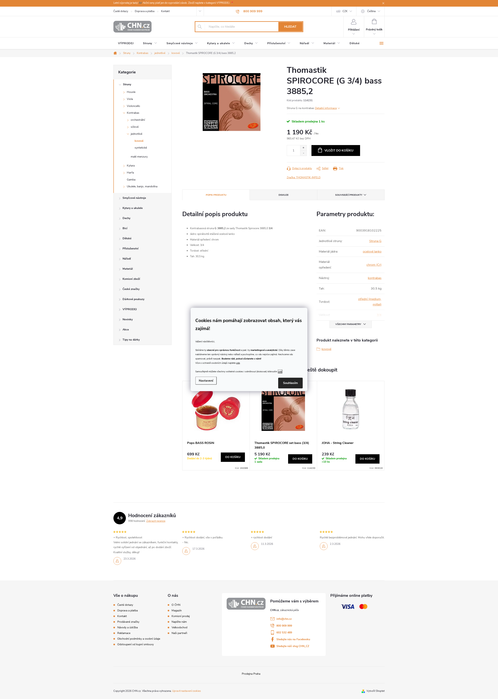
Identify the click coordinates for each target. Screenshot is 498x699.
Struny (127, 84)
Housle (131, 92)
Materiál (128, 269)
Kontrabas (133, 113)
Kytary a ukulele (133, 208)
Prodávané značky (128, 622)
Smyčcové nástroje (134, 198)
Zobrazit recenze (155, 521)
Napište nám (179, 621)
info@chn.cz (284, 619)
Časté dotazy (120, 11)
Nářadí (127, 259)
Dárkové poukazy (133, 299)
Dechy (126, 218)
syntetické (141, 148)
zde (238, 362)
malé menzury (139, 156)
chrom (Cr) (373, 265)
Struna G (375, 241)
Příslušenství (131, 248)
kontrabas (374, 278)
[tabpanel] (216, 425)
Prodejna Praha (251, 674)
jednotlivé (136, 134)
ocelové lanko (372, 251)
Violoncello (133, 106)
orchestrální (138, 120)
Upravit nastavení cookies (186, 691)
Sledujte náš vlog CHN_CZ (292, 646)
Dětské (127, 238)
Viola (130, 99)
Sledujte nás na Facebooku (293, 639)
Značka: (304, 177)
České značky (131, 289)
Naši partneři (179, 633)
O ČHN (176, 605)
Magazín (177, 610)
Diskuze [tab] (283, 194)
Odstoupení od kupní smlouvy (135, 644)
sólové (135, 127)
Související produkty (348, 194)
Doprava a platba (144, 11)
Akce (126, 329)
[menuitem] (125, 43)
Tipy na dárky (131, 340)
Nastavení (206, 381)
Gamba (131, 179)
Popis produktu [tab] (216, 194)
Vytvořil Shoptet (375, 691)
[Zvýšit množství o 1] (303, 148)
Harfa (130, 172)
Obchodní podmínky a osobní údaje (138, 639)
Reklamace (123, 633)
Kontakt (165, 11)
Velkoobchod (179, 627)
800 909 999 (284, 626)
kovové (139, 141)
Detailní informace (326, 108)
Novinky (128, 319)
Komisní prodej (181, 616)
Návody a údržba (127, 627)
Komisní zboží (131, 279)
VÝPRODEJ (130, 309)
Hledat (290, 27)
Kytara (131, 165)
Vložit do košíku (338, 150)
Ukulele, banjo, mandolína (142, 186)
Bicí (125, 228)
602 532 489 (284, 632)
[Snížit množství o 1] (303, 153)
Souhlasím (290, 383)
